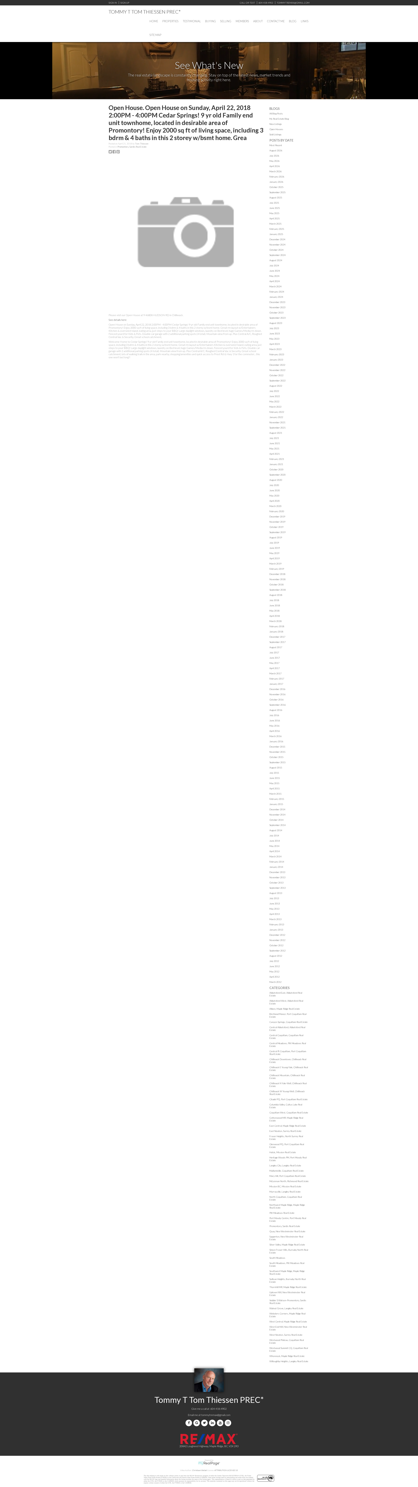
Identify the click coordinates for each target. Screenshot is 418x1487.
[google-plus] (197, 1422)
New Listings (275, 124)
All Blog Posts (276, 113)
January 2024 (276, 296)
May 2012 (274, 971)
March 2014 (275, 856)
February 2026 (276, 176)
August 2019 (275, 537)
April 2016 (274, 731)
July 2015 (274, 772)
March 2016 (275, 736)
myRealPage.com (209, 1463)
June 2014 (274, 840)
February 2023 (276, 354)
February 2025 (276, 228)
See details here (118, 319)
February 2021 (276, 459)
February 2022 (276, 412)
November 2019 (277, 521)
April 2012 (274, 976)
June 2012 (274, 966)
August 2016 (275, 710)
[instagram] (229, 1422)
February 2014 (276, 861)
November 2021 (277, 422)
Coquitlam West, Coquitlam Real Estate (288, 1112)
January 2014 (276, 866)
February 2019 (276, 568)
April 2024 (274, 281)
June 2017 (274, 657)
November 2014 (277, 814)
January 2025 (276, 234)
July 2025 (274, 202)
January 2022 (276, 417)
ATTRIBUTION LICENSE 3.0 (226, 1470)
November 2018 (277, 579)
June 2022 (274, 396)
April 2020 (274, 500)
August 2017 (275, 647)
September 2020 (277, 474)
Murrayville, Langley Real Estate (285, 1191)
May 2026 (274, 161)
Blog (292, 21)
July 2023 (274, 328)
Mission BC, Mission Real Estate (285, 1186)
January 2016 (276, 741)
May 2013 (274, 908)
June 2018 (274, 605)
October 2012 (276, 945)
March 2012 (275, 982)
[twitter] (205, 1422)
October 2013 (276, 882)
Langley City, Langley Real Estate (285, 1165)
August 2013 (275, 893)
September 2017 (277, 642)
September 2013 (277, 887)
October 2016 (276, 699)
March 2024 (275, 286)
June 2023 (274, 333)
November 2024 (277, 244)
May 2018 (274, 610)
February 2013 (276, 924)
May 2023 (274, 338)
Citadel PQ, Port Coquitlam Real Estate (288, 1099)
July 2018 (274, 600)
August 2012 (275, 955)
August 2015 (275, 767)
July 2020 (274, 485)
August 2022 (275, 385)
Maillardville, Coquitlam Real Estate (286, 1170)
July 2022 (274, 391)
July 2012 (274, 961)
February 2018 (276, 626)
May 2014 (274, 846)
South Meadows (277, 1257)
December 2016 (277, 689)
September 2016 (277, 704)
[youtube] (221, 1422)
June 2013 (274, 903)
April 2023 (274, 344)
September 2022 (277, 380)
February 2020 (276, 511)
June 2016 (274, 720)
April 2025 (274, 218)
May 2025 (274, 213)
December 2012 (277, 934)
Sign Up (124, 2)
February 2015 (276, 799)
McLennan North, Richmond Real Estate (289, 1181)
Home (153, 21)
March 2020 (275, 506)
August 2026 (275, 150)
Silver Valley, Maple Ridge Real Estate (287, 1244)
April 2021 (274, 453)
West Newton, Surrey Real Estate (285, 1334)
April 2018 (274, 615)
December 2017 (277, 636)
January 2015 (276, 804)
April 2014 (274, 851)
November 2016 (277, 694)
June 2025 (274, 208)
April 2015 (274, 788)
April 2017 (274, 668)
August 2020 (275, 480)
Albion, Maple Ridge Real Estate (284, 1008)
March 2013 (275, 919)
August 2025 (275, 197)
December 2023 (277, 302)
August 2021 (275, 432)
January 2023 (276, 359)
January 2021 (276, 464)
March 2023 (275, 349)
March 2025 (275, 223)
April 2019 (274, 558)
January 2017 (276, 683)
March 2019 (275, 563)
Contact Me (276, 21)
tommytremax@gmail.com (215, 1414)
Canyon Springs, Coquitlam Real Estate (288, 1022)
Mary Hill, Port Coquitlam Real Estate (287, 1176)
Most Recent (275, 145)
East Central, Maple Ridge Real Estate (287, 1125)
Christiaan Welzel (199, 1470)
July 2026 (274, 155)
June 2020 (274, 490)
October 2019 (276, 527)
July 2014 (274, 835)
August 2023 (275, 323)
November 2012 (277, 940)
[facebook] (189, 1422)
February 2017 (276, 678)
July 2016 (274, 715)
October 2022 (276, 375)
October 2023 (276, 312)
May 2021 (274, 448)
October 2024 (276, 249)
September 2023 (277, 317)
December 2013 (277, 872)
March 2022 (275, 406)
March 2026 (275, 171)
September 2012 (277, 950)
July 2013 (274, 898)
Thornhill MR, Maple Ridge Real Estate (288, 1287)
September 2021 (277, 427)
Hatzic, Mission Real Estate (282, 1152)
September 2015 (277, 762)
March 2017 (275, 673)
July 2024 (274, 265)
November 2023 (277, 307)
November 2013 (277, 877)
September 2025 (277, 192)
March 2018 (275, 621)
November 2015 (277, 751)
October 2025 (276, 187)
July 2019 (274, 542)
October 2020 (276, 469)
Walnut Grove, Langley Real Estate (286, 1308)
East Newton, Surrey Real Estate (285, 1131)
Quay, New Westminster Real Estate (287, 1231)
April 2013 (274, 914)
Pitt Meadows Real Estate (281, 1212)
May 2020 (274, 495)
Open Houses (276, 129)
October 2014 (276, 819)
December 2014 (277, 809)
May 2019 (274, 553)
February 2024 (276, 291)
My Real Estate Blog (279, 118)
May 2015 (274, 783)
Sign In (113, 2)
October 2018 (276, 584)
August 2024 (275, 260)
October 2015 (276, 757)
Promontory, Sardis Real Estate (132, 146)
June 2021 (274, 443)
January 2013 (276, 929)
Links (304, 21)
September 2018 (277, 589)
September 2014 (277, 825)
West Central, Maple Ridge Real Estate (288, 1321)
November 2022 (277, 370)
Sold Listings (275, 134)
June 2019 (274, 547)
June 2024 (274, 270)
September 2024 (277, 255)
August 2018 (275, 595)
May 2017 (274, 663)
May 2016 (274, 725)
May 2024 (274, 276)
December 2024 (277, 239)
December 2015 (277, 746)
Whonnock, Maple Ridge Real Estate (287, 1356)
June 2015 (274, 778)
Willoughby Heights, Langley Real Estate (288, 1361)
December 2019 (277, 516)
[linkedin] (213, 1422)
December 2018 (277, 574)
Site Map (155, 35)
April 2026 (274, 166)
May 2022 (274, 401)
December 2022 (277, 364)
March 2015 (275, 793)
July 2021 (274, 438)
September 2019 (277, 532)
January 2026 (276, 181)
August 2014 (275, 830)
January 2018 (276, 631)
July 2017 (274, 652)
